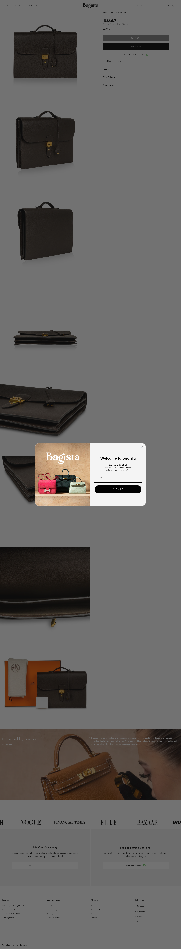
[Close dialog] (142, 446)
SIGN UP (118, 489)
